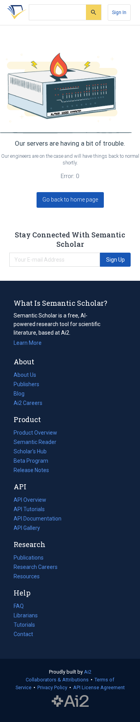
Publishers (26, 384)
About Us (25, 375)
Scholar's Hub (30, 451)
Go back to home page (70, 199)
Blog (22, 394)
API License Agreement (99, 687)
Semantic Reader (35, 442)
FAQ (19, 606)
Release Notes (31, 470)
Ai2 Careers (28, 404)
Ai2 (87, 672)
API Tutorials (29, 509)
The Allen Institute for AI (70, 701)
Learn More (28, 343)
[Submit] (93, 12)
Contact (23, 634)
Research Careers (36, 568)
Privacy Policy (52, 687)
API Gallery (27, 528)
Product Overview (35, 433)
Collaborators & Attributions (57, 680)
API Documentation (37, 519)
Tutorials (24, 625)
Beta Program (31, 461)
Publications (29, 558)
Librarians (26, 615)
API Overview (30, 500)
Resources (27, 577)
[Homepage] (15, 12)
